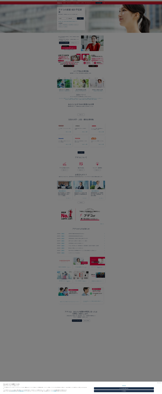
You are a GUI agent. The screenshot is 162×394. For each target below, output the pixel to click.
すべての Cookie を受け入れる (124, 388)
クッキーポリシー (13, 391)
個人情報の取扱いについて (23, 391)
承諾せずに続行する (159, 382)
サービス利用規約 (54, 391)
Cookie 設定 (124, 385)
